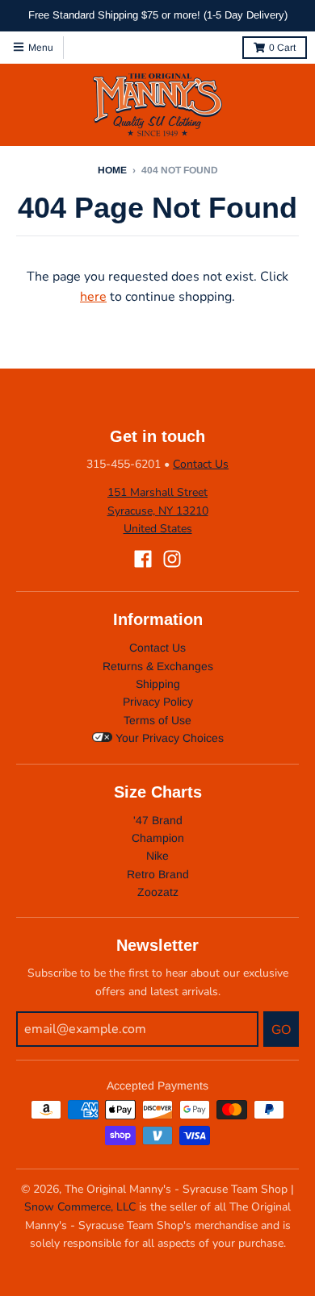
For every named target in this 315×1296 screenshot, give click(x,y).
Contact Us (201, 464)
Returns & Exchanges (158, 666)
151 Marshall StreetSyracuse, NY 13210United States (157, 510)
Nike (157, 855)
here (93, 297)
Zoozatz (157, 892)
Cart (282, 47)
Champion (158, 837)
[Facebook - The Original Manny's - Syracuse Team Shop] (143, 559)
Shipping (158, 683)
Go (281, 1029)
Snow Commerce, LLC (80, 1207)
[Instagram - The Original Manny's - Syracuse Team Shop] (172, 559)
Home (112, 170)
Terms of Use (157, 720)
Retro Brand (158, 874)
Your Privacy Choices (168, 737)
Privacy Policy (158, 701)
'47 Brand (158, 820)
